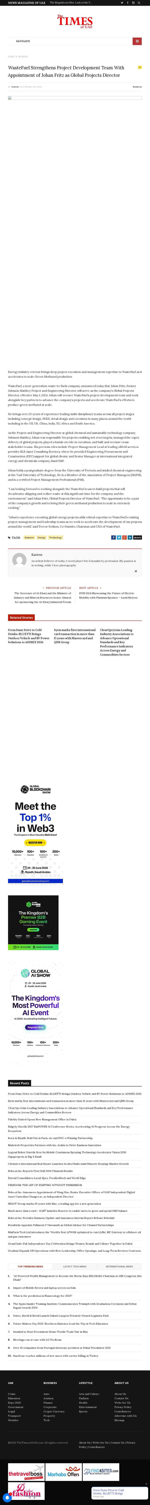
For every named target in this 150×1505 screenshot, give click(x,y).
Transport (14, 1415)
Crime (12, 1394)
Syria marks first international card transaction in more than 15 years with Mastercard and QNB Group (74, 636)
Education (14, 1398)
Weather (13, 1420)
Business (137, 86)
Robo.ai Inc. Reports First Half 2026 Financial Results (40, 1171)
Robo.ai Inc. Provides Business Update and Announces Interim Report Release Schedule (61, 1218)
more (137, 537)
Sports (83, 1411)
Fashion (84, 1398)
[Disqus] (75, 715)
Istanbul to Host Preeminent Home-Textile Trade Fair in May (50, 1331)
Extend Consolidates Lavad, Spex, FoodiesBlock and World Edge (47, 1178)
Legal (11, 1411)
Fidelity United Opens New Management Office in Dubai (42, 1119)
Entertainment (88, 1407)
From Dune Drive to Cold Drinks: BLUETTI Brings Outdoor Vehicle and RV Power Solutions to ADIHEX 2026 (28, 636)
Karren (15, 86)
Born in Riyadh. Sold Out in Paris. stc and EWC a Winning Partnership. (50, 1138)
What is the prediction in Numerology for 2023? (42, 1295)
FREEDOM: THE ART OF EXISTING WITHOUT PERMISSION (45, 1185)
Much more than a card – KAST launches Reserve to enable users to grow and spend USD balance (68, 1210)
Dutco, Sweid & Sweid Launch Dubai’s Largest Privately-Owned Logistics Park (61, 1315)
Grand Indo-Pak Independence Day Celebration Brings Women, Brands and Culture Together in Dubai (70, 1243)
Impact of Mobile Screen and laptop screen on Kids (44, 1287)
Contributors (123, 1411)
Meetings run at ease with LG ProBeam (37, 1339)
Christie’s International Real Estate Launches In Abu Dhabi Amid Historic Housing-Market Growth (68, 1163)
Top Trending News (30, 1266)
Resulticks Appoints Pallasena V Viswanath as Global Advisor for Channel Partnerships (61, 1225)
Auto (46, 1394)
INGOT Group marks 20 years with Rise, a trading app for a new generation (54, 1203)
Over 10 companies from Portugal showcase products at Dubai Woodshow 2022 (62, 1347)
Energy (41, 537)
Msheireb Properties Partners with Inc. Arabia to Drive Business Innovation (54, 1145)
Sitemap (119, 1420)
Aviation (48, 1398)
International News (119, 1266)
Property (49, 1415)
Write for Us (122, 1402)
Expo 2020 (14, 1402)
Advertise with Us (126, 1415)
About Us (120, 1394)
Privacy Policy (123, 1407)
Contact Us (121, 1398)
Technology (55, 537)
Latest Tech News (75, 1266)
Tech (47, 1420)
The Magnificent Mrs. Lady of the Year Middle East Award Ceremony (72, 2)
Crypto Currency (54, 1411)
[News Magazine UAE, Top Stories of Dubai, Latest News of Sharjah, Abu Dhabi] (75, 22)
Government (15, 1407)
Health (83, 1402)
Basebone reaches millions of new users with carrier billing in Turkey (55, 1355)
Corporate (50, 1407)
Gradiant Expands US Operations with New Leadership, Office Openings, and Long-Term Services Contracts (74, 1250)
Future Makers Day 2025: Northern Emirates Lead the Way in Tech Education (60, 1323)
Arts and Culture (89, 1394)
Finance (48, 1402)
